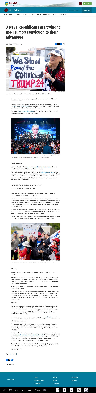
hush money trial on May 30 (21, 106)
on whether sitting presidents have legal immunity (30, 335)
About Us (55, 380)
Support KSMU (38, 383)
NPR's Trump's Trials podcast (26, 111)
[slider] (12, 10)
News (10, 14)
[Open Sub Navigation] (13, 14)
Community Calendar (43, 14)
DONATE (87, 3)
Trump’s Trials (47, 317)
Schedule (55, 377)
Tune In (54, 14)
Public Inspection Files (39, 380)
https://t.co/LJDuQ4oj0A (34, 185)
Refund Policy (75, 377)
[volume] (10, 10)
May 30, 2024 (31, 188)
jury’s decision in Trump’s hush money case (39, 167)
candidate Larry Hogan (47, 172)
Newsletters (63, 14)
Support (31, 14)
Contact (36, 377)
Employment (56, 383)
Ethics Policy (74, 380)
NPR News (12, 354)
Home (6, 14)
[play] (6, 10)
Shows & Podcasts (20, 14)
